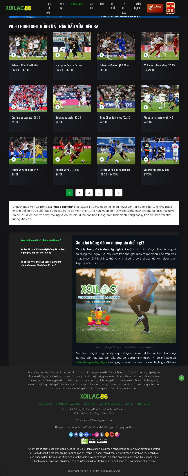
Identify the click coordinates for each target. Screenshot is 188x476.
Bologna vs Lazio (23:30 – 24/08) (69, 119)
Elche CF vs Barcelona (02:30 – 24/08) (116, 119)
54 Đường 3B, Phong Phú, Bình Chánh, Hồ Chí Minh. (98, 409)
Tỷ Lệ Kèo (124, 8)
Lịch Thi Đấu (48, 8)
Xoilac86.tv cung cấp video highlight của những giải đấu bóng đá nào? (41, 263)
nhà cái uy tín (154, 8)
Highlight (77, 4)
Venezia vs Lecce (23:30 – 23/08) (158, 172)
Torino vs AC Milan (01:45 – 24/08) (26, 172)
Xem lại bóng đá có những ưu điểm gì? (41, 240)
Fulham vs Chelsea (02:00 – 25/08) (114, 67)
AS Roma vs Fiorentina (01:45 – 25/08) (159, 67)
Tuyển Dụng (137, 6)
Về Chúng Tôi (46, 403)
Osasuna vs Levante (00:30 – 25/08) (27, 119)
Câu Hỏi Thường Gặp (110, 403)
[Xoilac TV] (18, 8)
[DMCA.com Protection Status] (94, 441)
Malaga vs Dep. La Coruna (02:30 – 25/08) (69, 67)
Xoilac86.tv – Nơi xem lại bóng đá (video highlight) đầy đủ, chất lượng (43, 251)
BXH (102, 4)
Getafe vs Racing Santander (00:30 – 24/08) (115, 172)
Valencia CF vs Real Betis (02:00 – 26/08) (25, 67)
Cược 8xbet (170, 8)
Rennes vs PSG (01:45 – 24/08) (68, 172)
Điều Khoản (88, 403)
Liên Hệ (128, 403)
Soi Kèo (91, 6)
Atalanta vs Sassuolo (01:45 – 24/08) (159, 119)
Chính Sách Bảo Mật (67, 403)
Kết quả (113, 6)
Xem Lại (62, 6)
